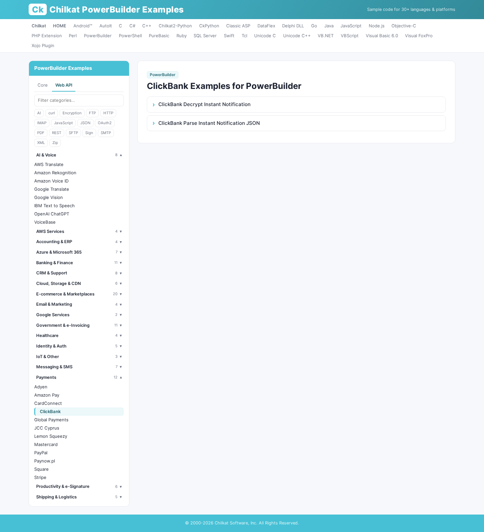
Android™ (82, 25)
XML (41, 142)
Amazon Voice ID (51, 180)
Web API (63, 85)
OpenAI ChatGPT (51, 213)
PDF (40, 132)
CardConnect (48, 403)
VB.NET (326, 35)
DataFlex (266, 25)
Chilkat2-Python (175, 25)
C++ (146, 25)
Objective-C (403, 25)
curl (51, 113)
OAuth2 (105, 123)
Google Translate (51, 189)
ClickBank (50, 411)
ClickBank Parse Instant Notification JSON (209, 123)
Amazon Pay (46, 395)
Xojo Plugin (43, 45)
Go (314, 25)
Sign (89, 132)
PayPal (40, 452)
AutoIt (105, 25)
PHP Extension (47, 35)
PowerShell (130, 35)
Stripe (40, 477)
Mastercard (46, 444)
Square (41, 469)
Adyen (40, 386)
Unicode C (265, 35)
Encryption (72, 113)
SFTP (73, 132)
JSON (85, 123)
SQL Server (205, 35)
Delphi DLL (293, 25)
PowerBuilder (98, 35)
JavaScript (351, 25)
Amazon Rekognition (55, 172)
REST (56, 132)
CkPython (209, 25)
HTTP (108, 113)
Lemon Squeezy (50, 436)
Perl (73, 35)
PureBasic (159, 35)
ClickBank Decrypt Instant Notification (204, 104)
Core (43, 85)
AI (39, 113)
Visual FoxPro (419, 35)
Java (329, 25)
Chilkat (39, 25)
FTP (92, 113)
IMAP (41, 123)
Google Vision (48, 197)
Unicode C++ (297, 35)
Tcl (244, 35)
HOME (59, 25)
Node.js (377, 25)
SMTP (106, 132)
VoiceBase (45, 222)
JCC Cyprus (46, 428)
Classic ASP (238, 25)
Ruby (181, 35)
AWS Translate (49, 164)
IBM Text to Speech (54, 205)
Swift (229, 35)
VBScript (350, 35)
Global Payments (51, 419)
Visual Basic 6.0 (382, 35)
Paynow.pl (44, 460)
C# (132, 25)
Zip (55, 142)
